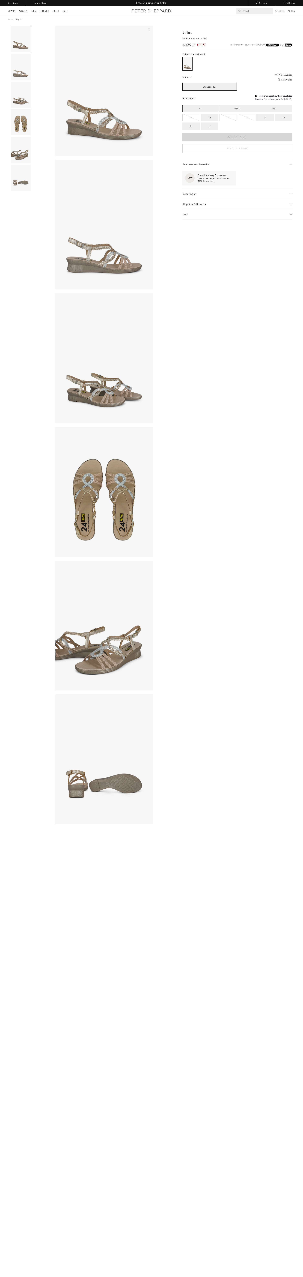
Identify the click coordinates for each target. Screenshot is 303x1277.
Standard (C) (209, 86)
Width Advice (285, 74)
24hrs (187, 32)
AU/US (237, 108)
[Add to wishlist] (149, 30)
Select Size (237, 136)
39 (265, 117)
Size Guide (286, 79)
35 (191, 117)
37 (228, 117)
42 (209, 126)
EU (200, 108)
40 (283, 117)
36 (209, 117)
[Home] (151, 10)
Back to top (277, 1270)
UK (274, 108)
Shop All (18, 19)
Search (246, 11)
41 (191, 126)
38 (246, 117)
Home (10, 19)
